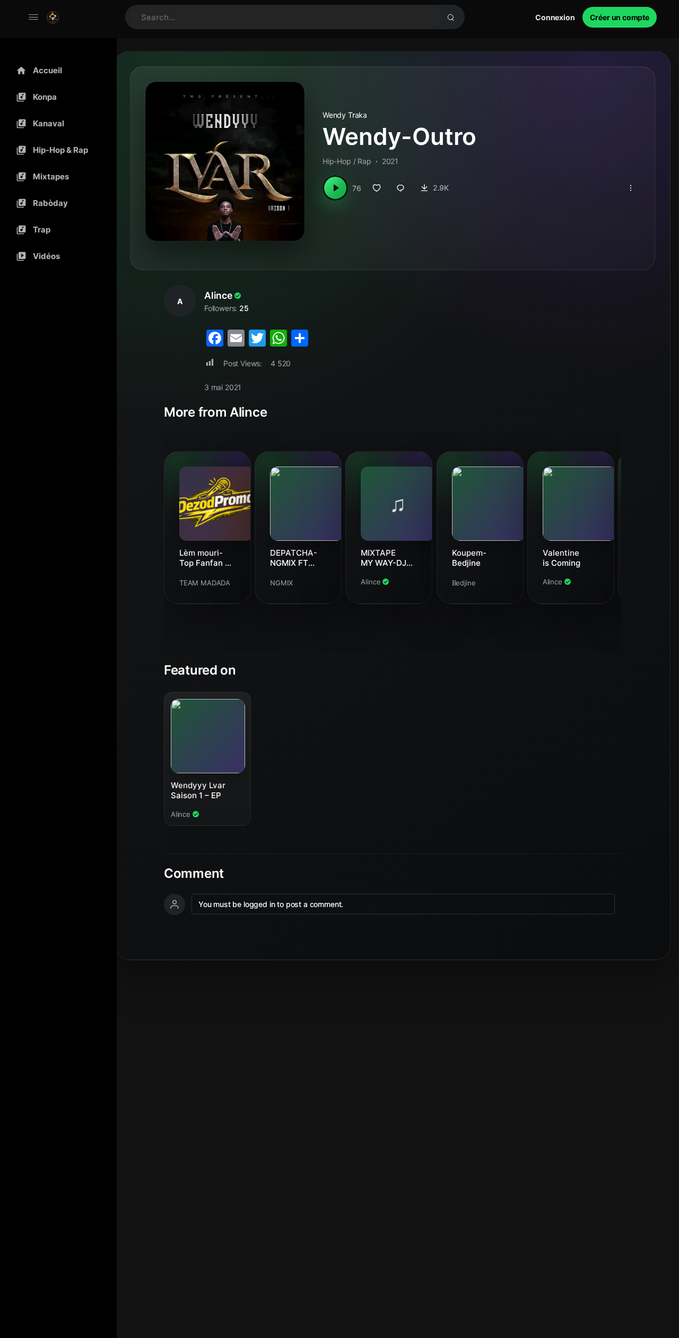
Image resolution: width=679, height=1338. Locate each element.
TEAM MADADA (204, 583)
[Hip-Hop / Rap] (55, 150)
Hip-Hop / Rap (347, 161)
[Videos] (55, 256)
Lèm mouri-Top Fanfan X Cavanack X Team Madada (206, 558)
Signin (555, 17)
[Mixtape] (55, 177)
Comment (194, 874)
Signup (619, 17)
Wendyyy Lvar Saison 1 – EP (198, 790)
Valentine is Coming (561, 558)
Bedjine (464, 583)
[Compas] (55, 97)
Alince (218, 295)
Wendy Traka (345, 114)
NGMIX (281, 583)
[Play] (335, 188)
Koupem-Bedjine (469, 558)
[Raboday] (55, 203)
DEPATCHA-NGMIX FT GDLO (293, 558)
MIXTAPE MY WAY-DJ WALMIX (383, 558)
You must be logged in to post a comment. (270, 904)
